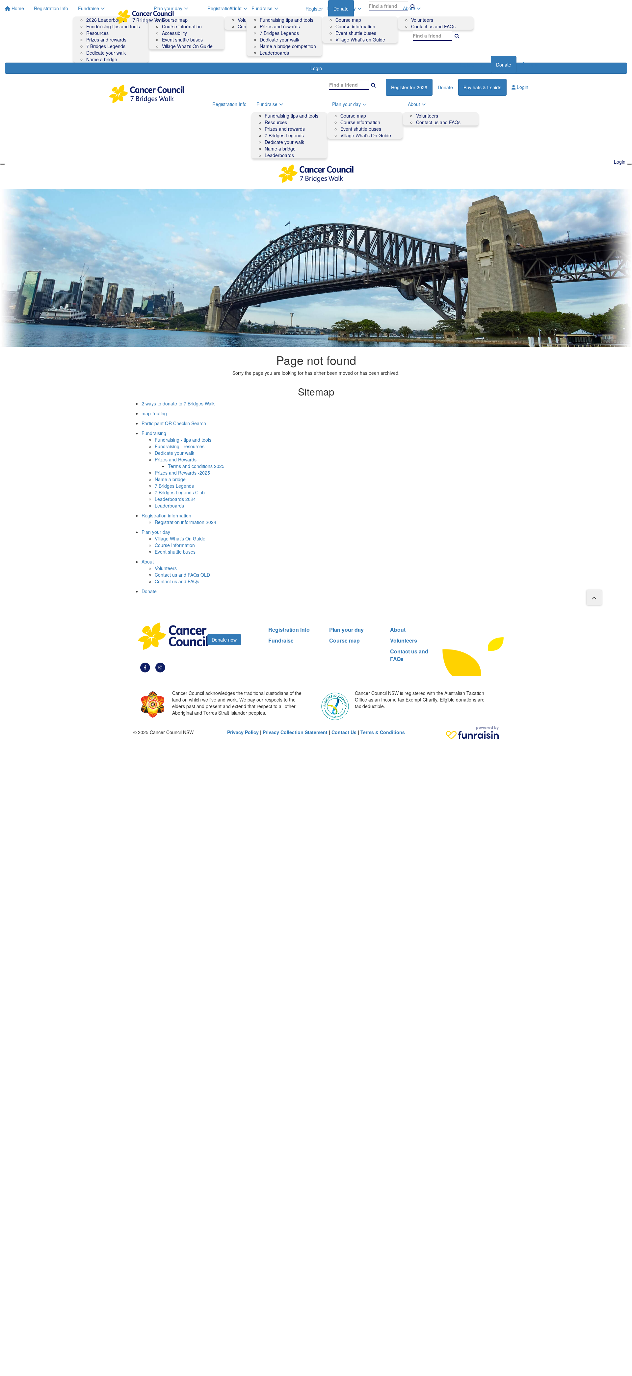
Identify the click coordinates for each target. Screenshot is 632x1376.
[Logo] (145, 16)
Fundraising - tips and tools (183, 439)
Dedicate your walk (279, 39)
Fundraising (154, 433)
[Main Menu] (2, 164)
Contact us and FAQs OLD (182, 574)
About (409, 8)
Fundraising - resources (179, 446)
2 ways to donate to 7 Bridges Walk (178, 403)
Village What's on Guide (360, 39)
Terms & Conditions (382, 732)
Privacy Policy (243, 732)
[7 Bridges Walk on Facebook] (145, 667)
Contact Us (343, 732)
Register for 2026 (409, 87)
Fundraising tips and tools (286, 19)
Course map (348, 19)
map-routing (154, 413)
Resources (276, 122)
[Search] (457, 36)
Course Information (175, 545)
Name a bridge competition (288, 46)
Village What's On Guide (365, 135)
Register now (472, 64)
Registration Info (224, 8)
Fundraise (262, 8)
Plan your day (341, 8)
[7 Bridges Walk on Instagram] (160, 667)
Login (531, 64)
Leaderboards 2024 (175, 499)
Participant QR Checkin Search (174, 423)
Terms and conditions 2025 (196, 466)
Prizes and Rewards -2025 (182, 472)
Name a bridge (280, 148)
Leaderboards (274, 52)
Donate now (224, 639)
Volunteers (422, 19)
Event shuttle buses (355, 33)
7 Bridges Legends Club (180, 492)
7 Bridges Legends (279, 33)
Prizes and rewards (280, 26)
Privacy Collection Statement (295, 732)
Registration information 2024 (185, 522)
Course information (355, 26)
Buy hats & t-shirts (482, 87)
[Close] (629, 164)
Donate (503, 64)
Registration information (166, 515)
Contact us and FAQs (433, 26)
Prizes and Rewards (176, 459)
